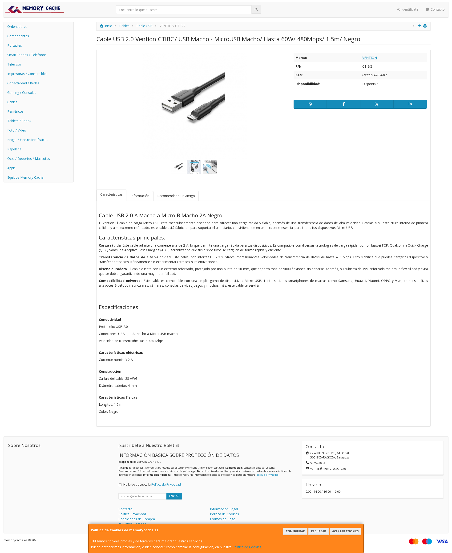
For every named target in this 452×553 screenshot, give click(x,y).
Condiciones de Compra (136, 519)
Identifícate (409, 9)
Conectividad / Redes (23, 83)
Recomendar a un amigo (176, 196)
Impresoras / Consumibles (27, 73)
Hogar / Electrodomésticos (27, 139)
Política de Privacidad (267, 474)
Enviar (174, 496)
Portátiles (14, 45)
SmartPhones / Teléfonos (27, 55)
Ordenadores (17, 26)
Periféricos (15, 111)
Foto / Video (16, 130)
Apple (11, 168)
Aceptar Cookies (345, 531)
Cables (12, 102)
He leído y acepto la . (152, 485)
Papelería (14, 149)
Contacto (437, 9)
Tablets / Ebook (19, 121)
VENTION (369, 57)
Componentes (18, 36)
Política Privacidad (132, 514)
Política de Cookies (246, 547)
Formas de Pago (222, 519)
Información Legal (224, 509)
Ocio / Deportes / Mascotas (28, 158)
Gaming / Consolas (21, 92)
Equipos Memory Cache (25, 177)
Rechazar (318, 531)
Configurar (295, 531)
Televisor (14, 64)
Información (140, 196)
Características (111, 194)
